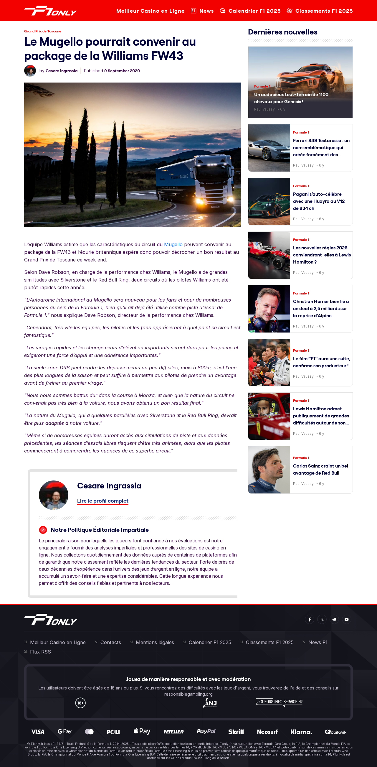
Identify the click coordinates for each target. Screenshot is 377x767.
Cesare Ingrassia (61, 70)
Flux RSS (40, 652)
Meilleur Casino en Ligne (150, 10)
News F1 (318, 642)
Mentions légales (155, 642)
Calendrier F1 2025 (255, 10)
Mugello (173, 244)
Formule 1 (262, 86)
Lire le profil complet (102, 500)
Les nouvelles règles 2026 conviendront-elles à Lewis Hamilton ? (322, 255)
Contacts (110, 642)
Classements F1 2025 (324, 10)
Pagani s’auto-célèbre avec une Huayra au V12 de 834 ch (319, 201)
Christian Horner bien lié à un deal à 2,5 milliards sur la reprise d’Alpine (321, 308)
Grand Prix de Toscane (42, 31)
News (206, 10)
